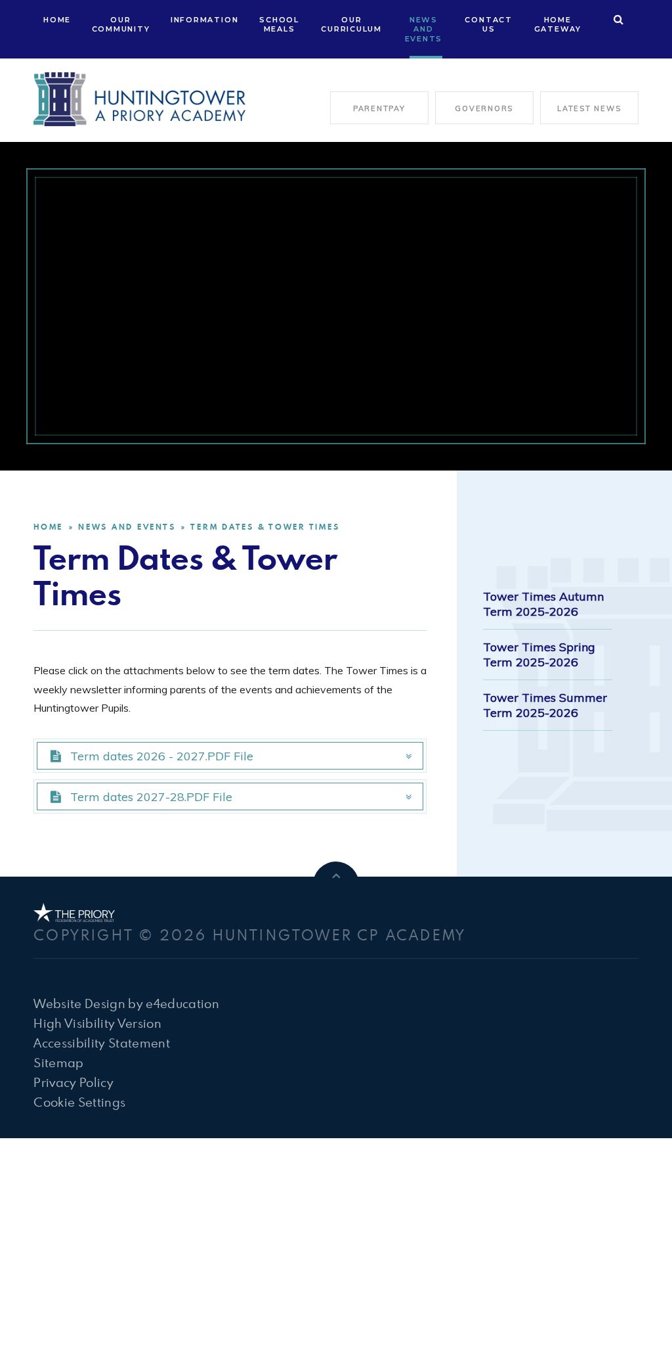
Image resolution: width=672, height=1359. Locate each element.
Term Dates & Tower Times (264, 526)
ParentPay (379, 108)
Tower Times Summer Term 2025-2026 (545, 705)
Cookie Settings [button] (79, 1102)
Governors (484, 108)
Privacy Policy (73, 1082)
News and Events (126, 526)
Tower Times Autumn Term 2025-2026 (543, 604)
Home (48, 526)
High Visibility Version (97, 1023)
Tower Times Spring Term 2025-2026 (539, 654)
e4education (182, 1003)
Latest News (589, 108)
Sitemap (58, 1062)
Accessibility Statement (101, 1042)
